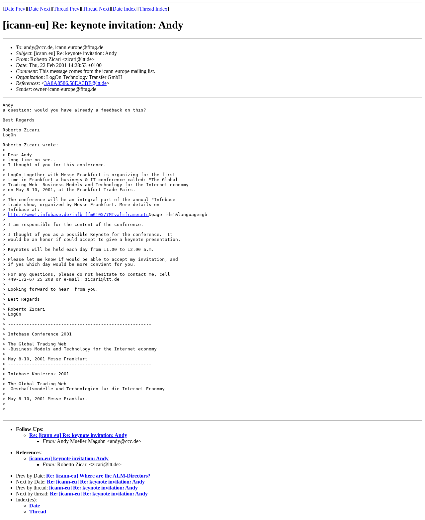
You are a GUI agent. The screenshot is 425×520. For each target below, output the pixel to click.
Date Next (39, 9)
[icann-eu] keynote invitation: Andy (69, 458)
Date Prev (14, 9)
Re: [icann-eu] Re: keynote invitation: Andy (78, 435)
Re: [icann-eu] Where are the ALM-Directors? (98, 476)
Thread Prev (66, 9)
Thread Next (96, 9)
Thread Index (153, 9)
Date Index (124, 9)
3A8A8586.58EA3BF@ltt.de (75, 83)
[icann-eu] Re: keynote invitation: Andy (93, 487)
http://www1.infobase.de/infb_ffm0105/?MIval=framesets (78, 214)
